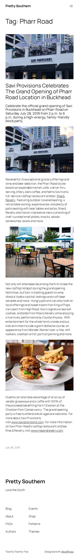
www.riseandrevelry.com (47, 430)
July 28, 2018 (13, 447)
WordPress (67, 551)
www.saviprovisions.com (27, 422)
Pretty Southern (18, 5)
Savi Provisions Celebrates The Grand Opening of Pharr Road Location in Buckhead (39, 91)
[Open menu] (71, 6)
